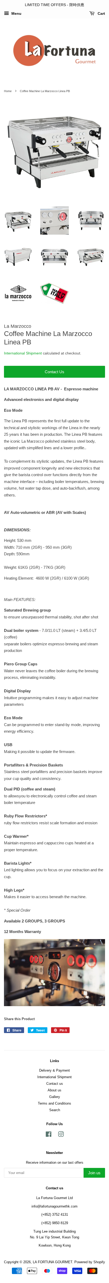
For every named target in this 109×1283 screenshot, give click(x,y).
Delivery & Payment (54, 1070)
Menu (15, 13)
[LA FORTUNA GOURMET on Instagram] (61, 1135)
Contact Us (54, 372)
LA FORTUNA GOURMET (52, 1262)
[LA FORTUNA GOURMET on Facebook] (49, 1135)
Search (54, 1110)
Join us (94, 1173)
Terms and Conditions (54, 1103)
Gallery (54, 1097)
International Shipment (23, 353)
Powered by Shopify (89, 1262)
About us (54, 1090)
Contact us (54, 1084)
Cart (101, 13)
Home (8, 91)
